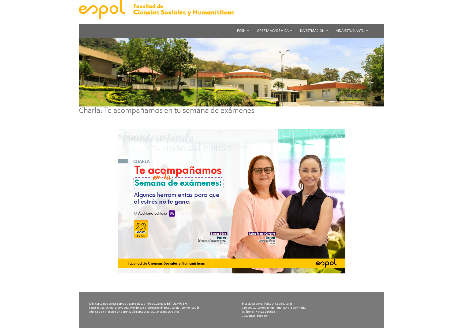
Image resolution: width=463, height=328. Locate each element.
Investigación (312, 31)
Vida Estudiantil (350, 31)
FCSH (241, 31)
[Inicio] (231, 9)
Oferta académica (273, 31)
